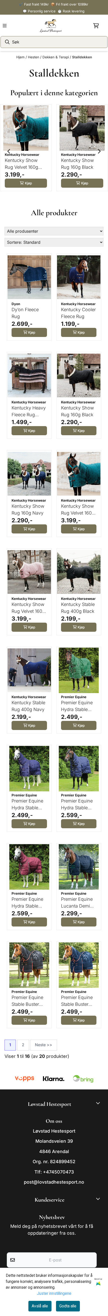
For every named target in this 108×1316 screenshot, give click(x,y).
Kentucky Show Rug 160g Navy (28, 509)
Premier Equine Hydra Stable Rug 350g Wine (28, 902)
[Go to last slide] (9, 151)
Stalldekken (82, 57)
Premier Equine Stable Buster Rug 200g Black (28, 1001)
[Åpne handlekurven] (96, 25)
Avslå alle (40, 1306)
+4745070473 (58, 1172)
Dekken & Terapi (56, 57)
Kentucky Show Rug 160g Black (77, 164)
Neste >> (43, 1044)
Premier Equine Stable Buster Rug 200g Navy (77, 1001)
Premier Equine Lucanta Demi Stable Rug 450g (78, 902)
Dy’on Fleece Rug (25, 313)
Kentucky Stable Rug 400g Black (78, 608)
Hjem (21, 57)
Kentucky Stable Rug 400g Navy (28, 706)
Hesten (34, 57)
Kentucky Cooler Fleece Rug (78, 313)
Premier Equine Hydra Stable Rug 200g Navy (28, 804)
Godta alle (67, 1306)
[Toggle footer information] (99, 1103)
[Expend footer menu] (99, 1199)
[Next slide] (98, 151)
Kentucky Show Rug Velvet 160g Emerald (21, 164)
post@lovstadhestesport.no (54, 1182)
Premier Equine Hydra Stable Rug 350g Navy (77, 804)
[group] (26, 151)
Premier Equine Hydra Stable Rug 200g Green (78, 706)
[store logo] (51, 26)
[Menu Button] (5, 25)
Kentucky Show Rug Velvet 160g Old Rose (28, 608)
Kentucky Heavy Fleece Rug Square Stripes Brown (29, 411)
